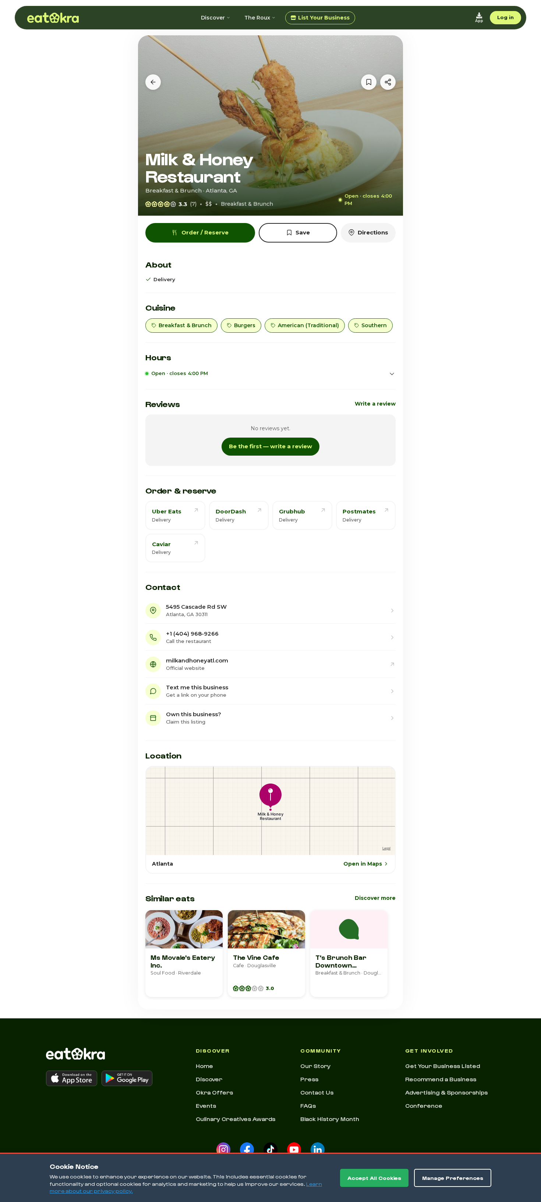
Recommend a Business (440, 1079)
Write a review (375, 403)
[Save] (368, 82)
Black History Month (329, 1119)
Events (206, 1105)
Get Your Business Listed (442, 1066)
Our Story (315, 1066)
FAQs (308, 1105)
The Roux (257, 17)
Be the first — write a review (270, 446)
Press (309, 1079)
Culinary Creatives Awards (235, 1119)
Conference (423, 1105)
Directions (373, 232)
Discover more (375, 898)
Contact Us (316, 1092)
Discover (213, 17)
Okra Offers (214, 1092)
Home (204, 1066)
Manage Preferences (452, 1178)
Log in (505, 17)
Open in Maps (362, 863)
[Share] (388, 82)
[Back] (153, 82)
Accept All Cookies (374, 1178)
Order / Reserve (205, 232)
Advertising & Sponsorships (446, 1092)
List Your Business (324, 17)
